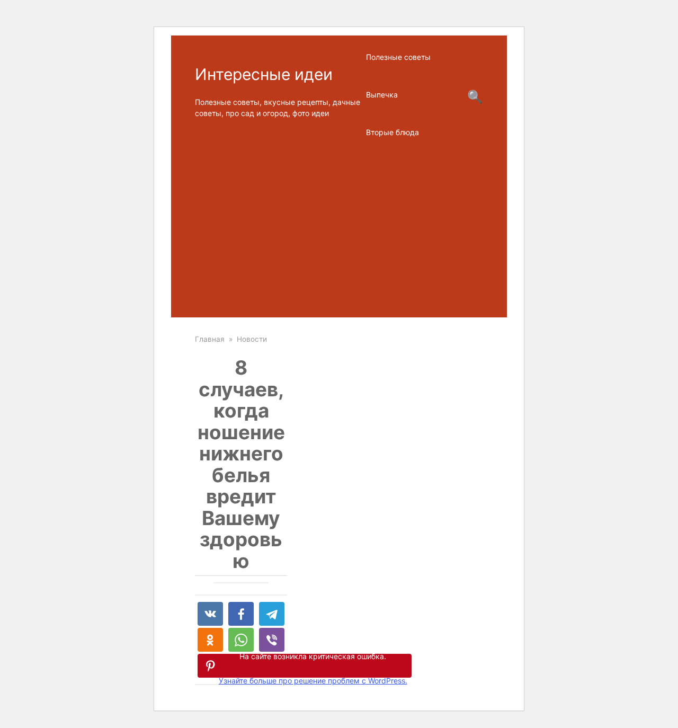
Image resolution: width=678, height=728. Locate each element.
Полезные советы (398, 56)
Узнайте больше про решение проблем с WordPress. (313, 680)
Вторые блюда (392, 132)
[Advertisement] (339, 233)
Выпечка (382, 94)
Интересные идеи (264, 74)
